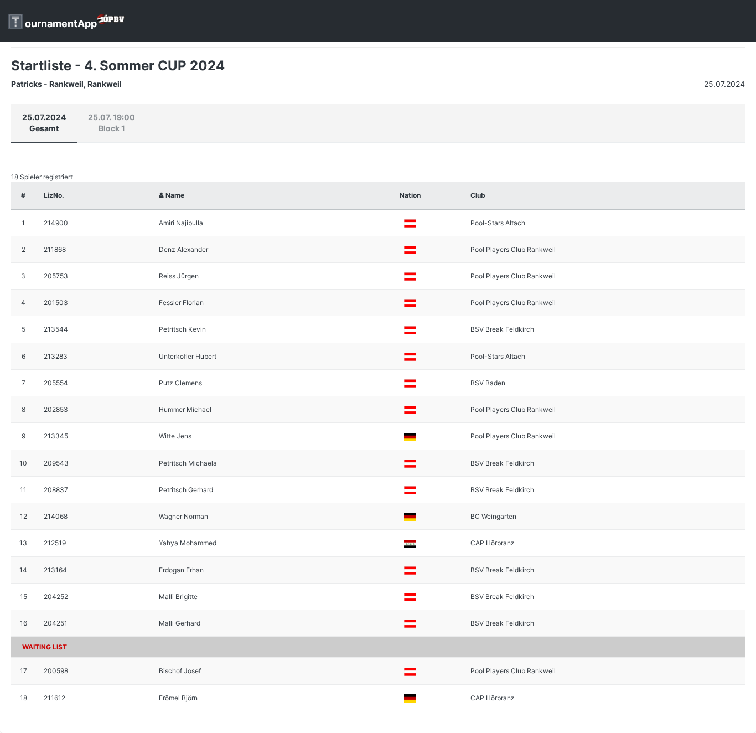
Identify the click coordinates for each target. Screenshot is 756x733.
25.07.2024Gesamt (44, 122)
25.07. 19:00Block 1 (111, 122)
